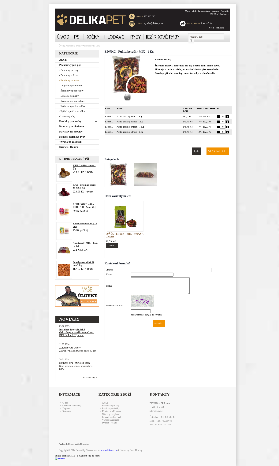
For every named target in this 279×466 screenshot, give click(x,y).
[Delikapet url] (88, 20)
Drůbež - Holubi (68, 147)
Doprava (215, 11)
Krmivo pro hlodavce (71, 126)
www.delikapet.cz (109, 450)
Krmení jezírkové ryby (72, 136)
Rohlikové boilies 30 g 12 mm (85, 225)
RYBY (135, 36)
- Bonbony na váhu (69, 80)
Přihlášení (214, 14)
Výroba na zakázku (70, 141)
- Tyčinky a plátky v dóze (72, 106)
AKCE (63, 59)
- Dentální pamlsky (69, 95)
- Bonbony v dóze (68, 75)
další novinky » (90, 377)
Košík (211, 27)
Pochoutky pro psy (74, 45)
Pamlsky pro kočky (70, 121)
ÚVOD (63, 36)
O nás (187, 11)
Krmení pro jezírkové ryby (74, 362)
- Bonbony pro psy (68, 70)
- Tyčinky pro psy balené (72, 100)
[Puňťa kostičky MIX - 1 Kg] (119, 185)
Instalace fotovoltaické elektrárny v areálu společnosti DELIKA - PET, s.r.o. (76, 332)
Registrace (224, 14)
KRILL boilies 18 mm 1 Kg (84, 167)
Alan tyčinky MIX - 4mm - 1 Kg (85, 244)
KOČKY (92, 36)
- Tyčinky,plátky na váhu (72, 111)
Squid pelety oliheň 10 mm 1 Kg (83, 264)
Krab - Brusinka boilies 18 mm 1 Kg (84, 186)
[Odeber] (218, 117)
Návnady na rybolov (71, 131)
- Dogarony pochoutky (71, 85)
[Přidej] (227, 117)
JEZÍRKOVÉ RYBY (163, 36)
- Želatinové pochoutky (71, 90)
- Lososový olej (67, 116)
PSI (77, 36)
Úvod (61, 45)
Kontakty (225, 11)
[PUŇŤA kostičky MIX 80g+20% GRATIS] (125, 227)
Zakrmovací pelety (70, 347)
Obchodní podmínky (201, 11)
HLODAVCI (114, 36)
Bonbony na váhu (92, 45)
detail (112, 245)
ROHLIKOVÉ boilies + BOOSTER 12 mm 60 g (84, 205)
